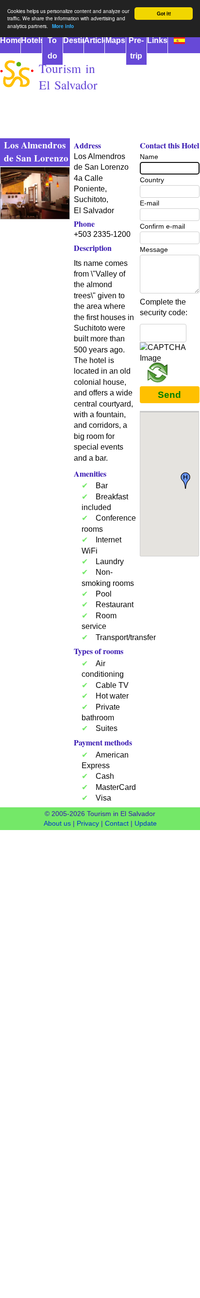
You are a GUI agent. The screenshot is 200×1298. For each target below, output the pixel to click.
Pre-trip (136, 48)
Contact (117, 823)
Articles (94, 40)
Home (10, 40)
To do (52, 48)
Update (145, 823)
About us (57, 823)
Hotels (31, 40)
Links (157, 40)
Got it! (164, 13)
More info (63, 26)
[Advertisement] (100, 192)
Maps (115, 40)
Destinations (73, 40)
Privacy (88, 823)
